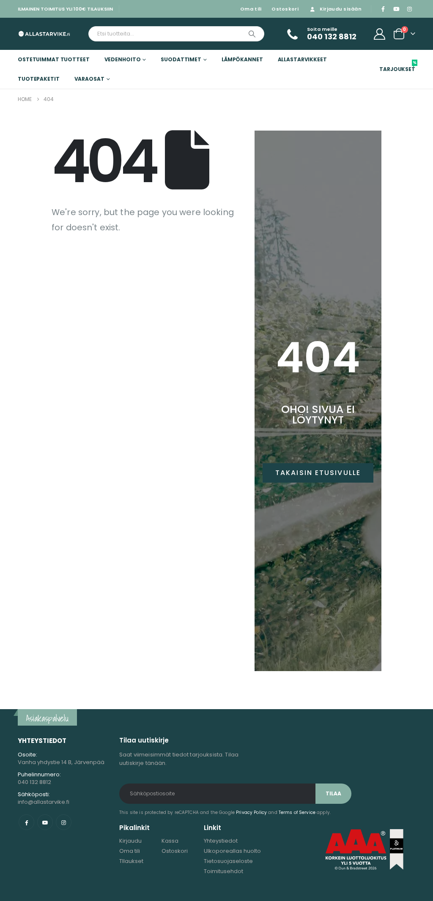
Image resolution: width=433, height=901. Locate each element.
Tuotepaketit (39, 78)
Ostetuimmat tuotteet (54, 59)
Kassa (170, 841)
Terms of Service (297, 812)
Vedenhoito (122, 59)
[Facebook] (383, 8)
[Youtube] (396, 8)
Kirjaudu (130, 841)
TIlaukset (131, 861)
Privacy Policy (251, 812)
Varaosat (89, 78)
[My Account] (379, 34)
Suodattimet (181, 59)
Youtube (45, 822)
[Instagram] (409, 8)
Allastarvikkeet (302, 59)
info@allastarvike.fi (43, 802)
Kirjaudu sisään (341, 8)
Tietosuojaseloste (228, 861)
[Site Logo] (44, 33)
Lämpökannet (242, 59)
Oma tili (250, 8)
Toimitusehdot (223, 871)
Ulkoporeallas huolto (232, 851)
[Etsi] (252, 34)
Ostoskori (284, 8)
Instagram (63, 822)
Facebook (26, 822)
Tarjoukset (397, 66)
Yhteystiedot (221, 841)
